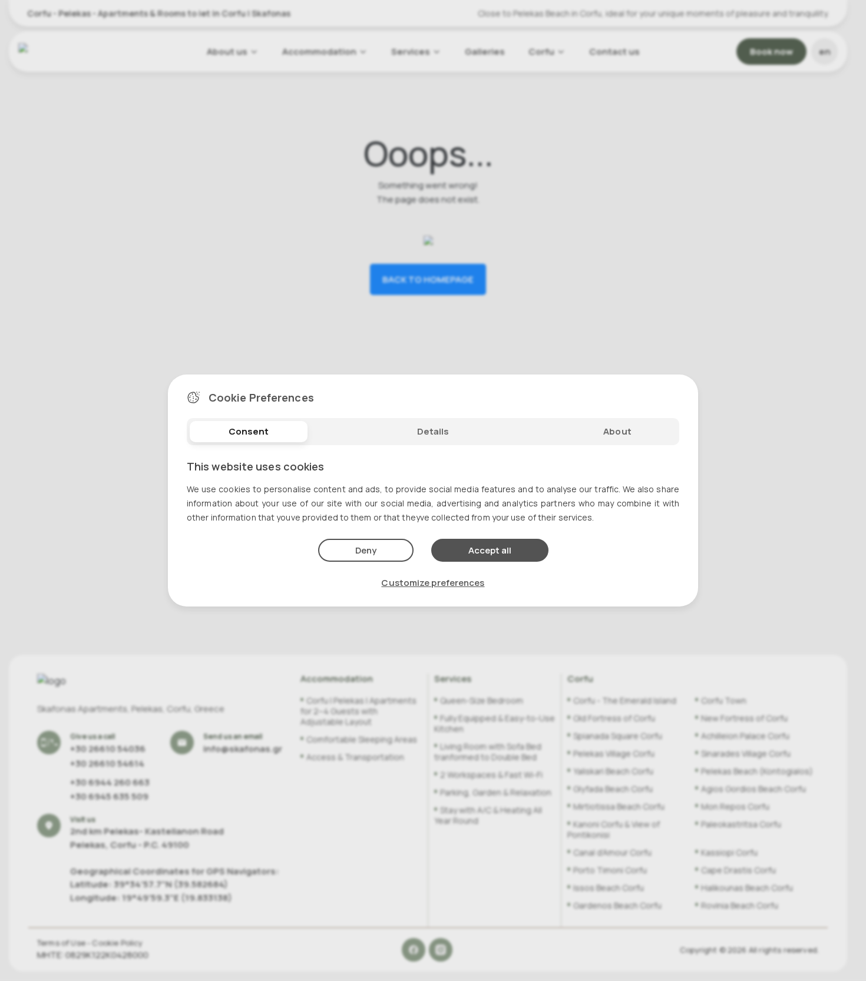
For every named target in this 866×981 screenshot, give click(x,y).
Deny (365, 550)
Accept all (489, 550)
